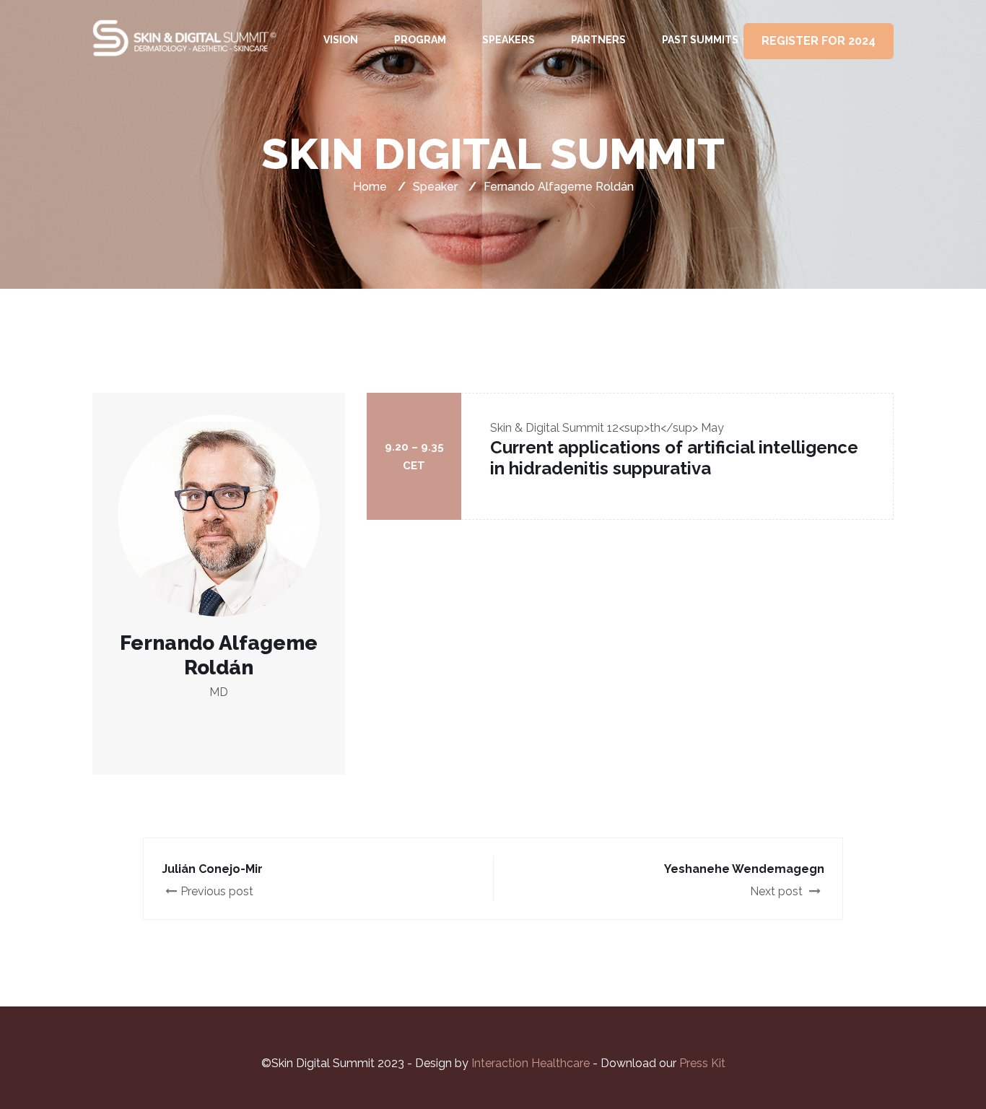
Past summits (700, 39)
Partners (598, 39)
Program (420, 39)
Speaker (435, 186)
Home (370, 186)
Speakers (508, 39)
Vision (340, 39)
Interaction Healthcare (532, 1063)
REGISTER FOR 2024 (819, 41)
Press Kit (702, 1063)
